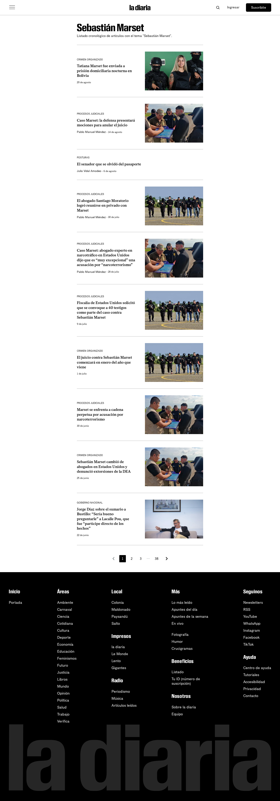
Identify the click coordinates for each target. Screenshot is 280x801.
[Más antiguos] (166, 558)
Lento (116, 661)
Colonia (118, 602)
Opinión (63, 693)
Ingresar (233, 7)
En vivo (177, 623)
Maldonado (121, 609)
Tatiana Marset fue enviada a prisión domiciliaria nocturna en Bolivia (104, 71)
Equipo (177, 714)
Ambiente (65, 602)
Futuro (62, 665)
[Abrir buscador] (218, 7)
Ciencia (63, 616)
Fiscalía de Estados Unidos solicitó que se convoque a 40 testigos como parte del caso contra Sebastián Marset (106, 310)
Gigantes (119, 668)
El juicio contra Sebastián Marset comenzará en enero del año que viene (104, 362)
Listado (178, 672)
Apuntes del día (184, 609)
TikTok (248, 644)
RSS (246, 609)
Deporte (64, 637)
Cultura (63, 630)
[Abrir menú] (12, 7)
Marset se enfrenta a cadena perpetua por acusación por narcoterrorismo (100, 414)
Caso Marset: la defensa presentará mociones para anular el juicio (106, 122)
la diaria (118, 647)
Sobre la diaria (184, 707)
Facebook (251, 637)
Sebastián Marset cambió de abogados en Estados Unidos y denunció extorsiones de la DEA (104, 467)
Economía (65, 644)
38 (156, 559)
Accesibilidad (254, 682)
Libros (62, 679)
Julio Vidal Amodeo (89, 171)
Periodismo (121, 691)
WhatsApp (251, 623)
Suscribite (258, 7)
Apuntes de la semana (190, 616)
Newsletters (253, 602)
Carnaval (64, 609)
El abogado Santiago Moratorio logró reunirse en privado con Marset (103, 205)
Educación (65, 651)
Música (117, 698)
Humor (177, 641)
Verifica (63, 721)
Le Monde (120, 654)
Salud (62, 707)
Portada (15, 602)
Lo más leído (182, 602)
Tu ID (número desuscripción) (186, 681)
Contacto (250, 696)
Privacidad (252, 689)
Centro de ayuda (257, 668)
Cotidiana (65, 623)
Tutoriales (251, 675)
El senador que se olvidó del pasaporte (109, 164)
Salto (116, 623)
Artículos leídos (124, 705)
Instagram (251, 630)
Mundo (63, 686)
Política (63, 700)
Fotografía (180, 634)
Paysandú (120, 616)
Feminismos (66, 658)
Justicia (63, 672)
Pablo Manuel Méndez (91, 132)
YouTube (250, 616)
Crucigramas (182, 648)
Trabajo (63, 714)
